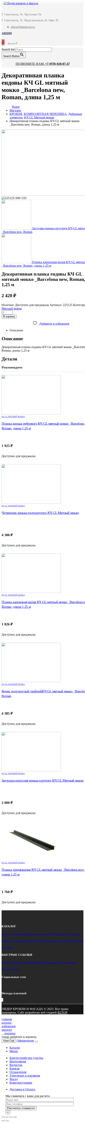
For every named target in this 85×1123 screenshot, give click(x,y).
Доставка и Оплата (22, 1089)
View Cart (8, 1040)
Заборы (75, 933)
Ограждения (17, 1072)
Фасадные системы (60, 933)
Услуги (5, 969)
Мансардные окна (38, 933)
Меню (13, 1051)
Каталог (6, 962)
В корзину (9, 316)
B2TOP (62, 1012)
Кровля (14, 1068)
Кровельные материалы (15, 933)
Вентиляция (17, 1061)
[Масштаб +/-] (15, 1117)
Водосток (33, 940)
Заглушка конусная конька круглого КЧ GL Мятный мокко (42, 780)
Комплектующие (20, 1082)
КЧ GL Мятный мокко (13, 416)
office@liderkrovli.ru (23, 27)
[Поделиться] (7, 1117)
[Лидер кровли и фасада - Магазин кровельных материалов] (19, 4)
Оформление (25, 1040)
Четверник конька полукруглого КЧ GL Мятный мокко (40, 513)
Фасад (13, 1079)
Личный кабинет (32, 962)
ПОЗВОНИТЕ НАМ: (43, 63)
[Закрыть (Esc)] (3, 1117)
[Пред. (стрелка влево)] (3, 1120)
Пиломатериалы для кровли (55, 940)
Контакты (16, 962)
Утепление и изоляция (24, 1075)
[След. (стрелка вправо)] (7, 1120)
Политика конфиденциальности (59, 962)
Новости (14, 969)
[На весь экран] (11, 1117)
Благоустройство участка (26, 1058)
